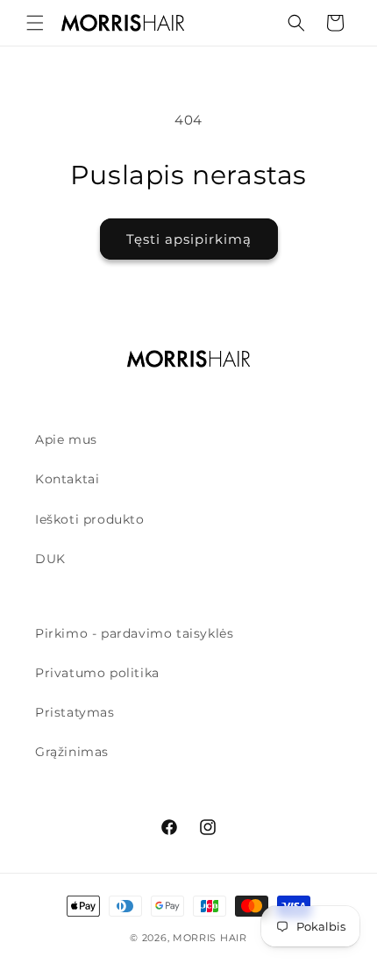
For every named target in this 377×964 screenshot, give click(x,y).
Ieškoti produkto (90, 519)
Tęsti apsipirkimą (189, 239)
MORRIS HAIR (210, 938)
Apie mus (66, 439)
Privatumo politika (97, 673)
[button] (35, 23)
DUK (50, 559)
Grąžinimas (72, 752)
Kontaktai (67, 479)
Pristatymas (75, 712)
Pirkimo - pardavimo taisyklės (134, 633)
